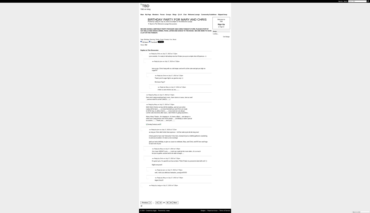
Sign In (345, 1)
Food (161, 39)
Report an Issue (212, 210)
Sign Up (340, 1)
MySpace (145, 42)
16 (171, 202)
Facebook (154, 42)
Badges (203, 210)
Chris (158, 53)
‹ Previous (144, 202)
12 (157, 202)
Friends (166, 39)
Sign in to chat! (356, 212)
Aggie (154, 210)
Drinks (157, 39)
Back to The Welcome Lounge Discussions (163, 24)
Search (368, 1)
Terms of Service (224, 210)
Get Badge (226, 36)
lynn (161, 61)
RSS (141, 206)
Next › (175, 202)
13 (160, 202)
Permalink (150, 54)
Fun (171, 39)
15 (167, 202)
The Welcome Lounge (185, 21)
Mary (167, 87)
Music (174, 39)
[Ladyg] (143, 23)
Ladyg (156, 21)
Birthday (146, 39)
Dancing (152, 39)
